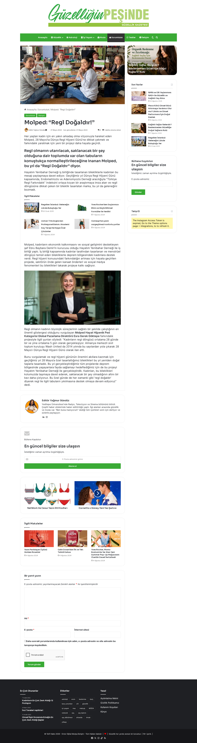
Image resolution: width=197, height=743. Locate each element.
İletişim (145, 37)
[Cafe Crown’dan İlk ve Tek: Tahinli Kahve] (72, 538)
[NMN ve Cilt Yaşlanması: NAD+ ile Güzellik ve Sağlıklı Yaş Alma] (138, 96)
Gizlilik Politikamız (110, 702)
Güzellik (57, 37)
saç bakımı (82, 713)
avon (73, 699)
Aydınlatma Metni (109, 698)
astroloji (65, 699)
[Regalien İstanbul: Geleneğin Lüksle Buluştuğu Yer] (31, 208)
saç (73, 713)
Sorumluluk (117, 37)
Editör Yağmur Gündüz (55, 400)
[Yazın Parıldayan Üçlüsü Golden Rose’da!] (39, 538)
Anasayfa (42, 37)
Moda (102, 37)
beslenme (82, 699)
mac (74, 708)
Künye (104, 711)
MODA (91, 708)
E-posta (29, 629)
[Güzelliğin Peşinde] (98, 15)
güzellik (85, 704)
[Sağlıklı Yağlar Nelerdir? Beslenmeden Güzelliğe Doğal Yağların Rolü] (138, 128)
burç (91, 699)
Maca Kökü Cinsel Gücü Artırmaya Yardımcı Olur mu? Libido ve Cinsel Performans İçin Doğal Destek (160, 111)
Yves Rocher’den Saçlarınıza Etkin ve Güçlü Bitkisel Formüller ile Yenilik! (105, 208)
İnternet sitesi (81, 629)
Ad (26, 618)
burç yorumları (67, 704)
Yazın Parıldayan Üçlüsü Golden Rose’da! (35, 550)
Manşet (41, 115)
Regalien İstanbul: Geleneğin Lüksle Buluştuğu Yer (157, 140)
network (65, 713)
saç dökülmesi (67, 717)
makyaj (82, 708)
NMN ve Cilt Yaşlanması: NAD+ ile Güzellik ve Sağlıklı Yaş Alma (160, 95)
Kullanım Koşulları (109, 707)
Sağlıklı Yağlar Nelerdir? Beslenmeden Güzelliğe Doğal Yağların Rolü (160, 127)
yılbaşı (64, 722)
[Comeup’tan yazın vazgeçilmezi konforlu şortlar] (82, 224)
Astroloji (72, 37)
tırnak (88, 717)
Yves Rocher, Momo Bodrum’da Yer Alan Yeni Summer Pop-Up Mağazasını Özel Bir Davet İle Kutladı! (105, 553)
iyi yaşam (65, 708)
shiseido (79, 717)
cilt (77, 704)
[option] (152, 60)
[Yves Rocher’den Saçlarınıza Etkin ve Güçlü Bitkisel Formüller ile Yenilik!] (82, 208)
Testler (132, 37)
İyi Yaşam (87, 37)
